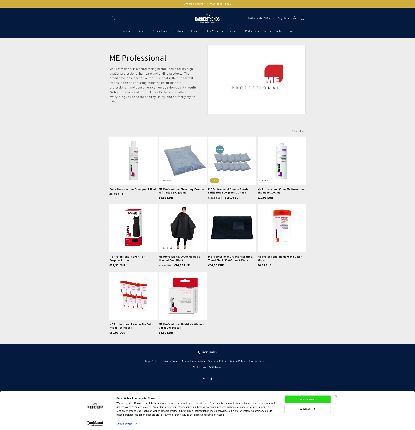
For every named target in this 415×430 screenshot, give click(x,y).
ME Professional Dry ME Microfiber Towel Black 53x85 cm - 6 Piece (231, 258)
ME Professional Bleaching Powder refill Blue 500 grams (182, 190)
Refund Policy (237, 360)
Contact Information (193, 360)
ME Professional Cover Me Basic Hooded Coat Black (179, 258)
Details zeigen (124, 423)
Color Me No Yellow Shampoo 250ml (132, 189)
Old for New (199, 367)
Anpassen (305, 408)
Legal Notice (152, 360)
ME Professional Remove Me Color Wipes (280, 258)
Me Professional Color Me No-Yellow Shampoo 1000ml (281, 190)
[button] (113, 18)
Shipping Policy (217, 360)
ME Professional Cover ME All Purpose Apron (128, 258)
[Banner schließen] (336, 396)
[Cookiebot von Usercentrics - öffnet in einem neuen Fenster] (95, 423)
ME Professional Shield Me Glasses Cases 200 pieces (181, 326)
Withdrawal (215, 367)
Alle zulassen (307, 399)
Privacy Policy (171, 360)
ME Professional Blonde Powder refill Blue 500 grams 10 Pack (229, 190)
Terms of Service (258, 360)
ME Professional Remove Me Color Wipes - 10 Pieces (131, 326)
